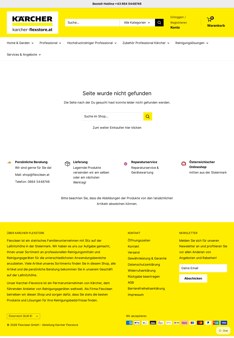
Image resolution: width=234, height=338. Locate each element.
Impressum (136, 294)
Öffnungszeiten (139, 240)
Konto (175, 27)
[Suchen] (159, 22)
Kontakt (133, 246)
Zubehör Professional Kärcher (144, 43)
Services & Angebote (22, 54)
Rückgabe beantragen (144, 276)
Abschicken (193, 278)
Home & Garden (18, 43)
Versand (134, 252)
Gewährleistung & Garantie (147, 258)
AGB (131, 282)
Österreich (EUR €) (20, 316)
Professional (48, 43)
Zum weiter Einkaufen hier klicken (117, 127)
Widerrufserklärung (142, 270)
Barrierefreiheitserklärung (146, 288)
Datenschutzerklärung (144, 264)
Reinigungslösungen (190, 43)
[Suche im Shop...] (147, 116)
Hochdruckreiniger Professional (90, 43)
